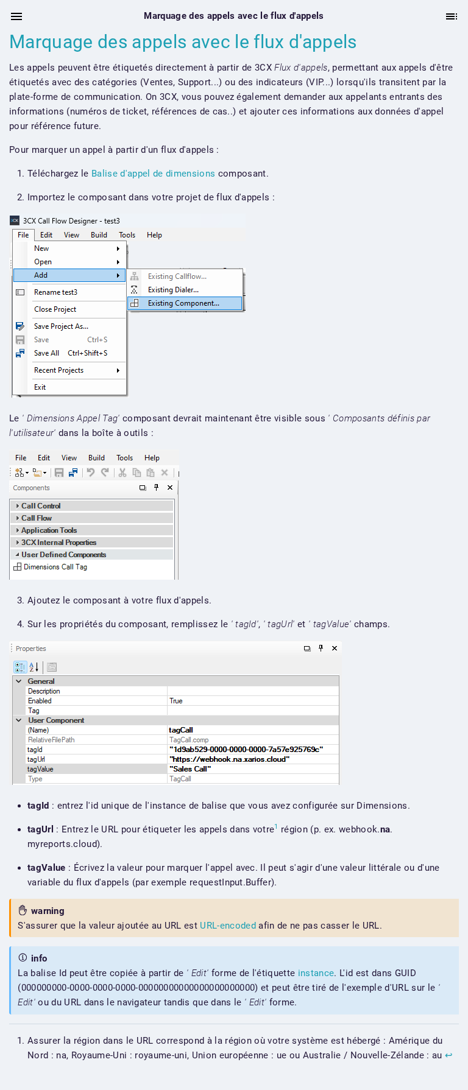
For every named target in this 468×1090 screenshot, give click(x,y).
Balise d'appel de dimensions (153, 173)
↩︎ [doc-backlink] (449, 1055)
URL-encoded (228, 925)
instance (316, 973)
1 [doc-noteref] (276, 827)
